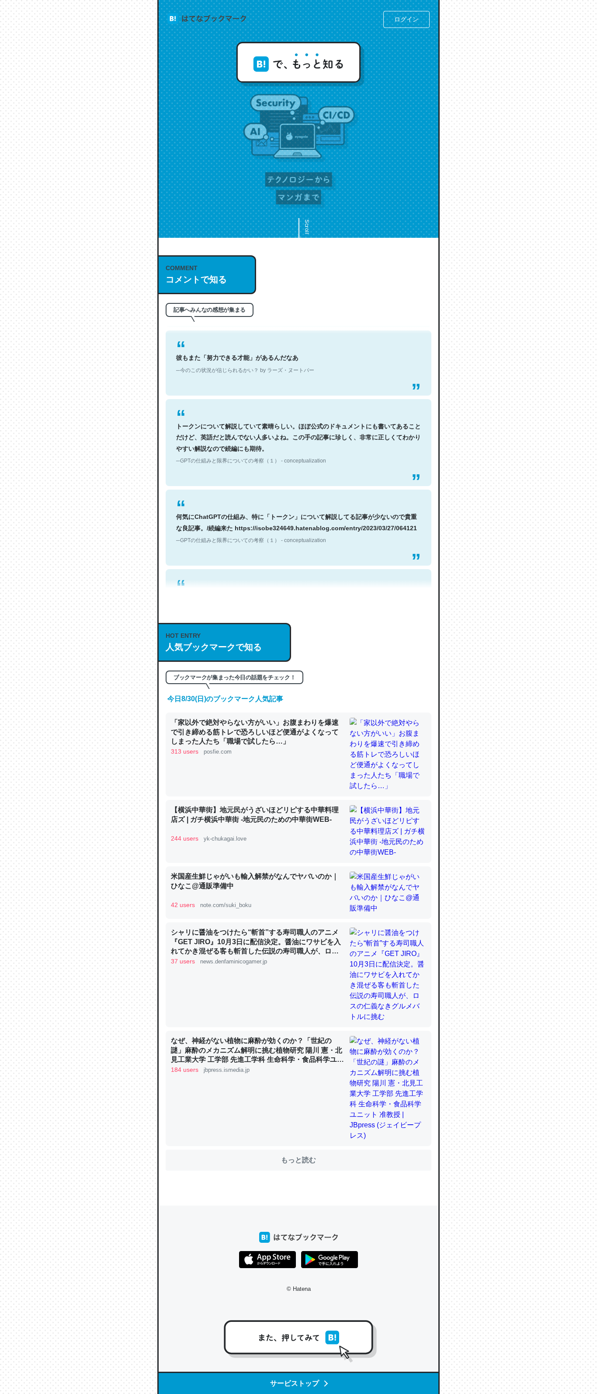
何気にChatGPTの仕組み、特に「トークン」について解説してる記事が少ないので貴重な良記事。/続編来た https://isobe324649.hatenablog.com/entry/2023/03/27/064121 (296, 512)
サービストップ (294, 1383)
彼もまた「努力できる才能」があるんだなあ (245, 347)
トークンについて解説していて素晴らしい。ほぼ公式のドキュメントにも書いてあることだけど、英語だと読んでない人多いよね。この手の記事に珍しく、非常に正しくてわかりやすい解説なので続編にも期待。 (298, 427)
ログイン (406, 19)
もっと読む (298, 1160)
